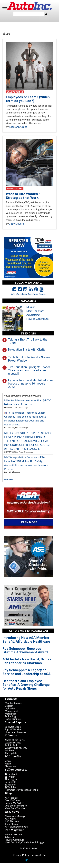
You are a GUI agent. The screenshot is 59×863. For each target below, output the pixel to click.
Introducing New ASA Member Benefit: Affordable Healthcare (26, 639)
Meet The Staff (35, 311)
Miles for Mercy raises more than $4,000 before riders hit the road (27, 402)
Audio (8, 764)
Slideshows (10, 766)
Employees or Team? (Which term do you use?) (28, 99)
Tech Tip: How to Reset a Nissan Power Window (29, 358)
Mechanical (10, 714)
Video (8, 761)
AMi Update (11, 753)
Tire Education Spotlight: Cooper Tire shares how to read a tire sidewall (29, 370)
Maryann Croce (18, 127)
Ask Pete (9, 751)
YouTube (11, 787)
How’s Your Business (15, 732)
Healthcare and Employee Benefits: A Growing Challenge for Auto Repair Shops (26, 684)
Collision (9, 706)
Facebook (12, 774)
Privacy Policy (21, 855)
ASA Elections (12, 821)
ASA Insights (11, 798)
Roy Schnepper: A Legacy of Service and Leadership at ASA (26, 672)
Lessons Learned (13, 743)
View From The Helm (15, 808)
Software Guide (13, 727)
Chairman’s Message (15, 816)
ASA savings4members (16, 827)
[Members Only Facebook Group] (22, 790)
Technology (10, 716)
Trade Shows (11, 824)
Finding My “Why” (14, 803)
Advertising (32, 315)
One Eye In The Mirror (16, 806)
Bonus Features (14, 189)
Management (11, 711)
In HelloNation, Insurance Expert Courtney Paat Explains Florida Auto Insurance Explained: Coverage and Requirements (25, 418)
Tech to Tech (11, 745)
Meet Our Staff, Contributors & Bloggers (25, 842)
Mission (30, 307)
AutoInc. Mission (13, 835)
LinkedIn (11, 782)
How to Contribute (14, 840)
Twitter (11, 777)
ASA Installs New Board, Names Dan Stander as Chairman (26, 661)
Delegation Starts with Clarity (26, 349)
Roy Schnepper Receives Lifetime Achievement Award (25, 650)
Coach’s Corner (12, 800)
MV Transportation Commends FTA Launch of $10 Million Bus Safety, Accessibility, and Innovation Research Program (26, 463)
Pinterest (11, 785)
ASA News (10, 819)
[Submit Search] (46, 13)
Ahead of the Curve (15, 740)
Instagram (12, 779)
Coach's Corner (15, 92)
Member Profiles (13, 703)
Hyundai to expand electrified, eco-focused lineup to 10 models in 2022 (30, 383)
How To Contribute (37, 319)
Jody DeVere (16, 223)
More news (8, 479)
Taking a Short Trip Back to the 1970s (27, 341)
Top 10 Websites (13, 730)
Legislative (10, 709)
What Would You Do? (16, 748)
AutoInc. (29, 6)
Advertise (9, 837)
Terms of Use (38, 855)
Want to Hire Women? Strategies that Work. (23, 196)
